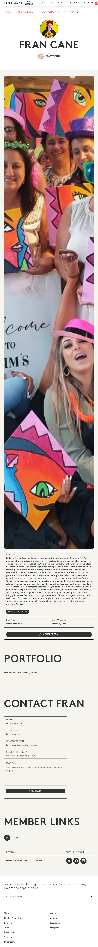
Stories (62, 3)
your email (12, 731)
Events (42, 3)
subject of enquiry (16, 752)
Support (54, 928)
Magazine (88, 3)
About (53, 918)
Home (7, 12)
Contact (55, 923)
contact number (15, 741)
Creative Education (51, 12)
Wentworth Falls (14, 624)
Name (9, 720)
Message (11, 763)
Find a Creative (25, 12)
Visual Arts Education (17, 611)
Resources (75, 3)
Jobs (52, 3)
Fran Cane (73, 12)
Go (88, 897)
